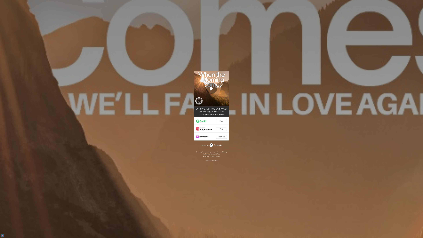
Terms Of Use (215, 154)
